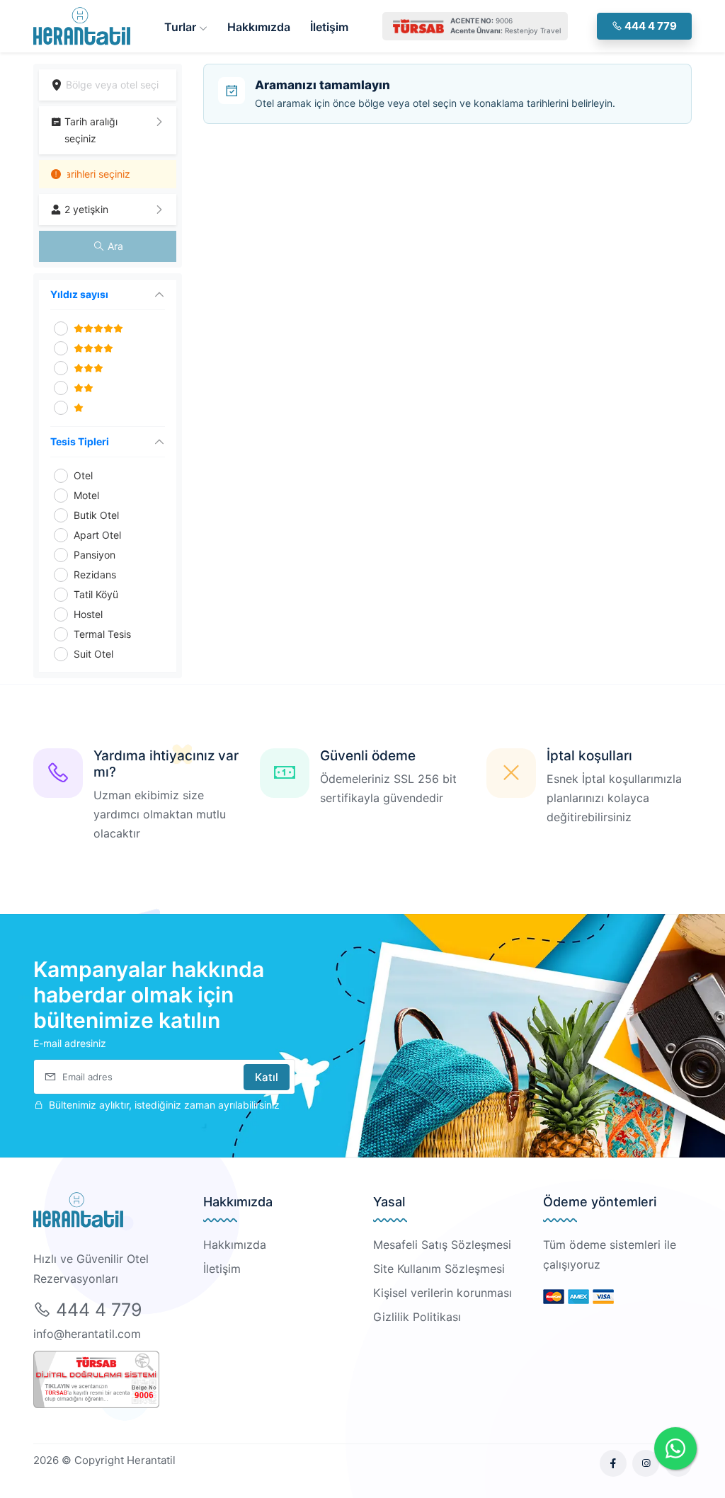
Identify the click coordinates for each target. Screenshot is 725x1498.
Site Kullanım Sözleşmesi (439, 1269)
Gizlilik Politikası (417, 1317)
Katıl (266, 1077)
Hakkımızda (258, 27)
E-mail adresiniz (69, 1043)
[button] (107, 130)
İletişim (329, 27)
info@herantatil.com (87, 1334)
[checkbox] (61, 328)
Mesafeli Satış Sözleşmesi (442, 1244)
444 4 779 (649, 26)
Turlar (181, 27)
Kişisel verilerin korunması (442, 1293)
